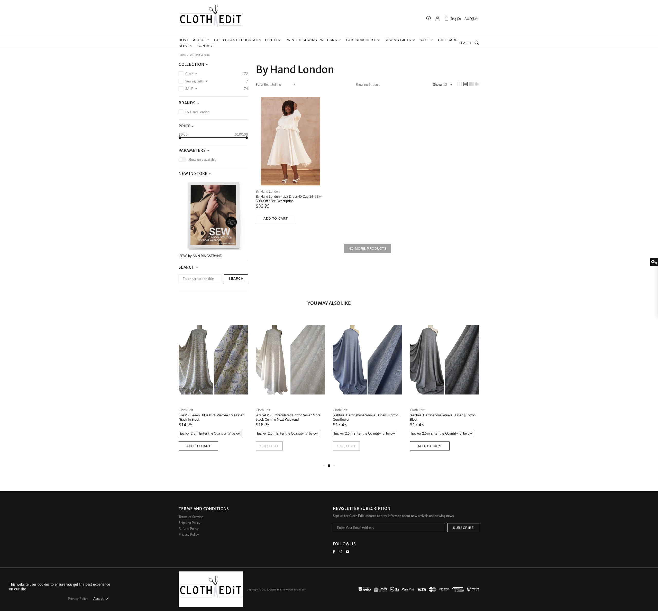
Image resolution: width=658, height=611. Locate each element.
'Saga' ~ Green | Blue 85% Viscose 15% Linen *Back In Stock (211, 417)
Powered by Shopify (294, 589)
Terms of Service (191, 517)
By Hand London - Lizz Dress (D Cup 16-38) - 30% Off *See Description (289, 198)
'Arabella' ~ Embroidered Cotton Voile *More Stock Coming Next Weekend (288, 417)
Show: (437, 84)
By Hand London (268, 191)
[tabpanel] (213, 389)
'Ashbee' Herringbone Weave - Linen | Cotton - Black (444, 417)
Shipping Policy (189, 523)
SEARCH (236, 278)
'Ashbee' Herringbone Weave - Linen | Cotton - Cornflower (366, 417)
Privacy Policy (189, 534)
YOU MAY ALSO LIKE (329, 303)
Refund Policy (189, 529)
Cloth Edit (211, 18)
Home (182, 54)
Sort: (259, 84)
